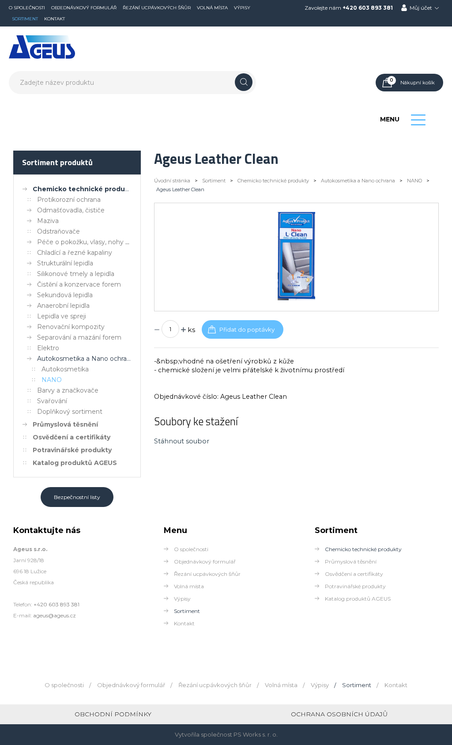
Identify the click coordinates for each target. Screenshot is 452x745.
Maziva (48, 221)
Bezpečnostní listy (77, 497)
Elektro (48, 348)
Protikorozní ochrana (69, 200)
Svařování (52, 401)
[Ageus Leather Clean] (296, 298)
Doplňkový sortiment (69, 412)
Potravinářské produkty (72, 450)
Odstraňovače (58, 231)
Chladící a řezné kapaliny (74, 253)
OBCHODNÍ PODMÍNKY (113, 714)
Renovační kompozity (71, 327)
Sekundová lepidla (65, 295)
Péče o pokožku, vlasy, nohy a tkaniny (95, 242)
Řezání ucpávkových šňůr (157, 8)
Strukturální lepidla (65, 263)
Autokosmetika (65, 369)
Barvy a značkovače (67, 390)
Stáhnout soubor (181, 441)
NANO (51, 380)
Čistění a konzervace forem (79, 284)
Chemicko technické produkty (84, 189)
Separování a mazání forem (79, 337)
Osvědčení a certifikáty (71, 437)
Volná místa (212, 8)
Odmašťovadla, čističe (71, 210)
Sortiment (25, 19)
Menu (389, 119)
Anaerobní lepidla (63, 306)
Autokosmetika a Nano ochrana (85, 359)
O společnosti (27, 8)
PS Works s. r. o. (256, 734)
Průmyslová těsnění (65, 424)
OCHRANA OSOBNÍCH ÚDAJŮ (339, 714)
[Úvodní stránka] (42, 57)
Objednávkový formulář (84, 8)
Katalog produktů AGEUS (75, 463)
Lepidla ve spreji (61, 316)
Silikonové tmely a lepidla (75, 274)
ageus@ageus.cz (54, 615)
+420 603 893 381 (368, 7)
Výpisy (242, 8)
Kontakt (54, 19)
